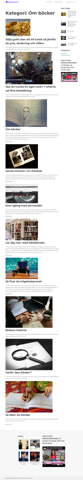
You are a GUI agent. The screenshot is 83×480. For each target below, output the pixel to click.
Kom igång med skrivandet (24, 205)
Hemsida (49, 2)
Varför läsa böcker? (19, 372)
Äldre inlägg (9, 424)
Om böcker (13, 129)
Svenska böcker (65, 55)
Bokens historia (16, 330)
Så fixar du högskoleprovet (24, 281)
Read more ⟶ (9, 141)
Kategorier (58, 2)
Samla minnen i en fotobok (24, 171)
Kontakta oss (70, 2)
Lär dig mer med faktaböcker (25, 242)
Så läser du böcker (18, 414)
